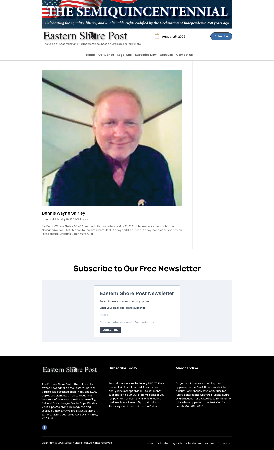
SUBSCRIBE (110, 330)
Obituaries (106, 55)
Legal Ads (124, 55)
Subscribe (221, 36)
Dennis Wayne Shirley (63, 213)
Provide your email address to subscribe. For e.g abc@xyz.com (127, 322)
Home (90, 55)
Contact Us (184, 55)
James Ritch (52, 219)
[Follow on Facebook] (44, 427)
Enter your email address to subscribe (122, 307)
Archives (166, 55)
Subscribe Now (146, 55)
